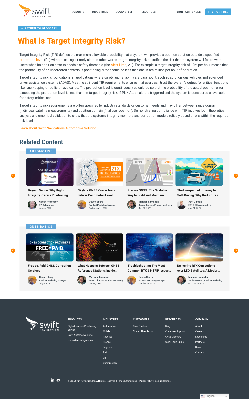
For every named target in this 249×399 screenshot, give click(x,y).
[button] (13, 176)
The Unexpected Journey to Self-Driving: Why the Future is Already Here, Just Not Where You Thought (198, 193)
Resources (148, 11)
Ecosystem (124, 11)
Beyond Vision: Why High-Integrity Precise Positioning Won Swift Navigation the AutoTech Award (48, 193)
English (210, 396)
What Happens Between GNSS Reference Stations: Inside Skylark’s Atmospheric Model (99, 268)
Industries (100, 11)
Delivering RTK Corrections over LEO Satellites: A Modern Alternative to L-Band (198, 268)
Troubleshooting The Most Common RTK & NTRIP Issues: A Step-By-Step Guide (148, 268)
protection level (31, 60)
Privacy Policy (145, 381)
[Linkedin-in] (52, 380)
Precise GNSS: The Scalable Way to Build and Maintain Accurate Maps (147, 193)
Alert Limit (119, 65)
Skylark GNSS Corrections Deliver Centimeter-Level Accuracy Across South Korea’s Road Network (99, 193)
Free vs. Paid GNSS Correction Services (49, 268)
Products (77, 11)
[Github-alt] (58, 380)
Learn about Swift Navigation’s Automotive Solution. (58, 128)
